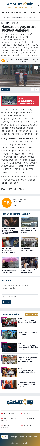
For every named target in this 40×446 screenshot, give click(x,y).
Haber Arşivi (28, 426)
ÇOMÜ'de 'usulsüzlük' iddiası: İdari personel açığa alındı (28, 230)
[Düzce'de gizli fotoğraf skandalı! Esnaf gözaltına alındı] (29, 262)
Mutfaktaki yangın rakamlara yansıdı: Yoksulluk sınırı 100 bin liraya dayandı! (10, 231)
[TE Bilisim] (7, 203)
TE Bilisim (17, 201)
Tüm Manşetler (29, 418)
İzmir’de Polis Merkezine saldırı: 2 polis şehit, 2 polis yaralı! (9, 251)
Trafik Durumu (28, 413)
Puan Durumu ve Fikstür (9, 419)
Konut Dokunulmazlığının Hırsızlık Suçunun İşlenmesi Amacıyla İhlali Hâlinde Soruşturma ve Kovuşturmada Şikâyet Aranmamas (20, 18)
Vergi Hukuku (29, 12)
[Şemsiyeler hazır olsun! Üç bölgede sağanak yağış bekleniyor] (10, 262)
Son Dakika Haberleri (6, 427)
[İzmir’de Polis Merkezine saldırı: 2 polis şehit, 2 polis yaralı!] (10, 242)
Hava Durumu (9, 413)
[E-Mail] (15, 205)
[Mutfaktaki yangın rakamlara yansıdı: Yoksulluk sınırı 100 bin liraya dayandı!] (10, 222)
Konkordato (16, 12)
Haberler (5, 23)
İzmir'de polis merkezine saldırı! (27, 249)
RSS (5, 437)
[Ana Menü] (2, 5)
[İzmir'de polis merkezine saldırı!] (29, 242)
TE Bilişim (26, 443)
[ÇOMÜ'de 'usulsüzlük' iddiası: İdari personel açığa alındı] (29, 222)
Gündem (5, 12)
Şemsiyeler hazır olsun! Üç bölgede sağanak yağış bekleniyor (10, 270)
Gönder (6, 302)
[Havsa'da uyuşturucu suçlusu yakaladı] (20, 75)
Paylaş (6, 89)
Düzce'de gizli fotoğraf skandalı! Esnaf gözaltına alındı (29, 270)
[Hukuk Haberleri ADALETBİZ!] (19, 5)
